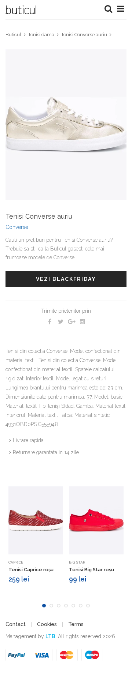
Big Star (77, 562)
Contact (16, 624)
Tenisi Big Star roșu (91, 569)
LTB (50, 636)
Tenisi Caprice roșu (31, 569)
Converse (17, 227)
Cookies (47, 624)
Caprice (15, 562)
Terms (76, 624)
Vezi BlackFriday (66, 279)
